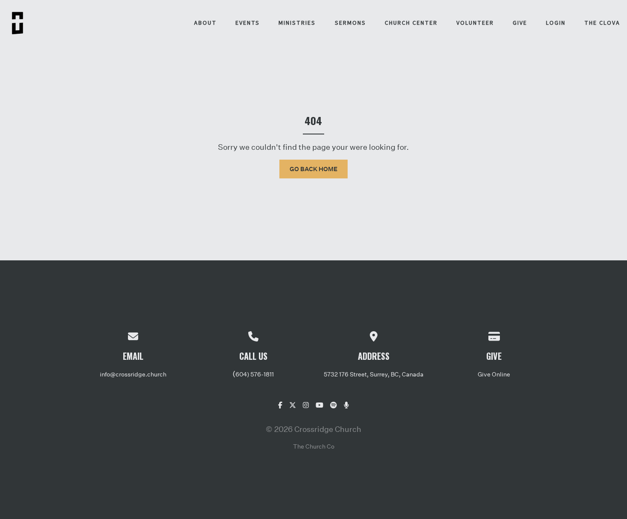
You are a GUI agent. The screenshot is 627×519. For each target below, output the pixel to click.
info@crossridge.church (133, 374)
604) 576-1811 (254, 374)
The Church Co (313, 446)
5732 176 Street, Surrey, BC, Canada (374, 374)
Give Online (494, 374)
